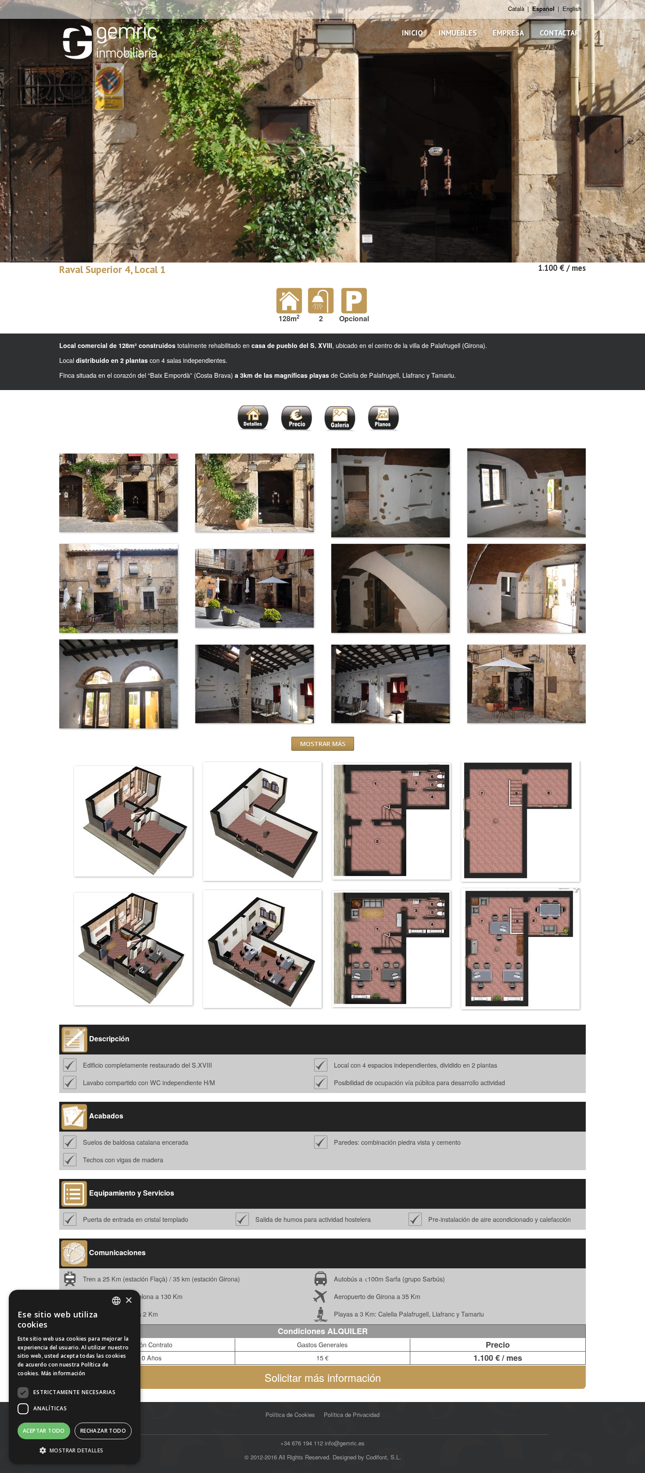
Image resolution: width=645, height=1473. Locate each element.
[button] (75, 1450)
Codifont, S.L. (383, 1457)
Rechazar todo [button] (103, 1430)
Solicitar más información (323, 1377)
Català (516, 8)
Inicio (412, 33)
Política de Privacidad (352, 1415)
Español (543, 8)
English (572, 8)
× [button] (128, 1300)
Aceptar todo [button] (44, 1430)
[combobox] (116, 1300)
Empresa (508, 33)
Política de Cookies (290, 1415)
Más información (63, 1373)
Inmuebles (458, 33)
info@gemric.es (345, 1443)
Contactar (559, 33)
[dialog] (74, 1377)
